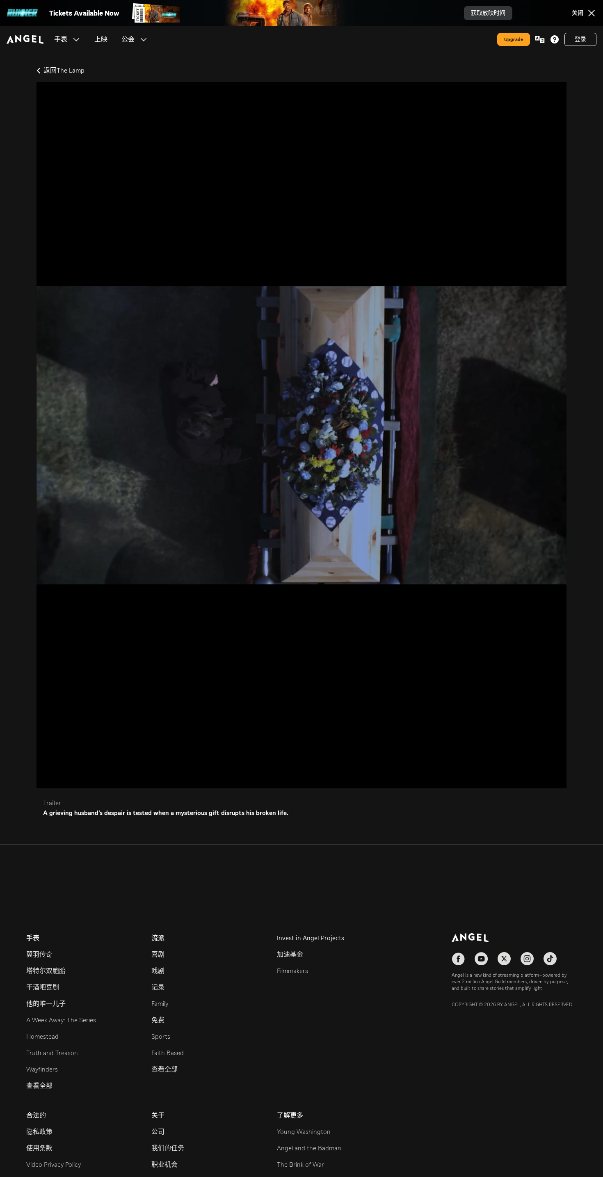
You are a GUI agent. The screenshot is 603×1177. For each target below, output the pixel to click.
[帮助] (555, 39)
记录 (157, 987)
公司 (157, 1132)
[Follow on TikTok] (550, 958)
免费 (157, 1020)
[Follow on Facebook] (458, 958)
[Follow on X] (504, 958)
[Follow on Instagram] (527, 958)
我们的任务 (167, 1148)
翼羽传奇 (39, 954)
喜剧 (157, 954)
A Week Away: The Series (61, 1020)
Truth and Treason (52, 1053)
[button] (76, 39)
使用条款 (39, 1148)
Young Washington (304, 1132)
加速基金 (290, 954)
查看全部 (39, 1086)
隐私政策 (39, 1132)
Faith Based (167, 1053)
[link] (101, 39)
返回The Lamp (64, 70)
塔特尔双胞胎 (46, 971)
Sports (160, 1036)
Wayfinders (42, 1069)
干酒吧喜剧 (42, 987)
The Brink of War (300, 1164)
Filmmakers (292, 971)
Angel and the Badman (309, 1148)
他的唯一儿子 (46, 1004)
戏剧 (157, 971)
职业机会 (164, 1164)
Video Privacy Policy (53, 1164)
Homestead (42, 1036)
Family (159, 1004)
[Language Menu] (540, 39)
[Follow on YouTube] (481, 958)
